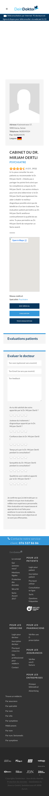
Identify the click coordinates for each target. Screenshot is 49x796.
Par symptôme (11, 721)
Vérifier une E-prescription (34, 637)
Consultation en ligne (34, 589)
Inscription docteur (16, 642)
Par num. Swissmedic (14, 735)
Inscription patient (33, 575)
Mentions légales (16, 573)
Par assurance (11, 701)
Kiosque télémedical (34, 685)
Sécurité (15, 589)
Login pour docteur (16, 635)
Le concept (16, 559)
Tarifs (31, 594)
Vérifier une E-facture (32, 662)
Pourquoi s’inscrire (16, 649)
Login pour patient (33, 568)
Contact (15, 667)
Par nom (9, 711)
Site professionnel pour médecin (17, 659)
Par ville (8, 716)
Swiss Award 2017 (14, 596)
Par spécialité (11, 706)
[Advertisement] (24, 53)
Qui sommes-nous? (15, 566)
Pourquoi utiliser (33, 582)
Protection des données (16, 582)
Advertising (34, 691)
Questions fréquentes (33, 599)
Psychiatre (18, 162)
